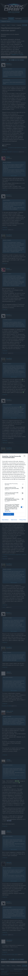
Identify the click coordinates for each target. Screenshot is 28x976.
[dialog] (14, 488)
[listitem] (14, 484)
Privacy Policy (22, 519)
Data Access (14, 519)
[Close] (24, 456)
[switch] (22, 488)
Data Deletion (5, 519)
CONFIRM (8, 514)
